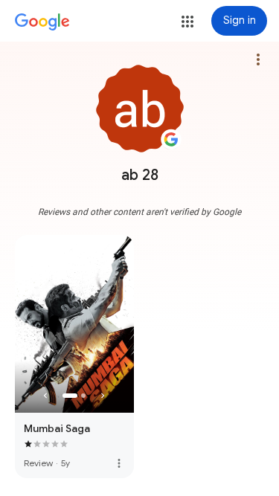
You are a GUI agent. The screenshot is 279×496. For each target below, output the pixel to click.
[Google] (42, 22)
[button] (187, 21)
